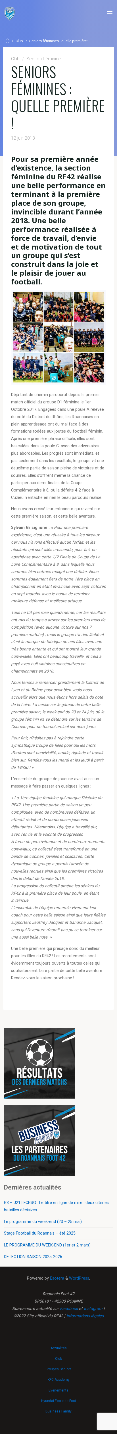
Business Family (58, 1411)
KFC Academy (59, 1380)
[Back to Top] (58, 1345)
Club (19, 41)
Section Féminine (43, 58)
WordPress (79, 1278)
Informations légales (85, 1316)
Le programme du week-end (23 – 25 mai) (43, 1221)
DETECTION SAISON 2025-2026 (33, 1256)
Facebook (69, 1308)
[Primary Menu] (109, 13)
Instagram (93, 1308)
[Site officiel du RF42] (9, 13)
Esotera (56, 1278)
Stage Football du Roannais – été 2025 (40, 1233)
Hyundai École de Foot (58, 1401)
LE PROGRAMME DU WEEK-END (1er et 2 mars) (47, 1245)
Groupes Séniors (58, 1369)
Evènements (58, 1390)
